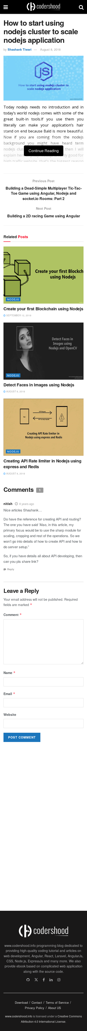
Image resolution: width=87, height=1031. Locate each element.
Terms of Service (57, 1002)
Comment (12, 614)
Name (9, 672)
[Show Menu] (5, 7)
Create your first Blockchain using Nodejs (43, 309)
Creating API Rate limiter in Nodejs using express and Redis (42, 464)
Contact (37, 1002)
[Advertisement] (38, 826)
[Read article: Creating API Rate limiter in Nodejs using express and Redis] (43, 427)
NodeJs (13, 299)
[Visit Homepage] (43, 7)
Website (9, 714)
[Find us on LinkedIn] (51, 979)
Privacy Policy (34, 1008)
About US (54, 1008)
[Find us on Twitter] (36, 979)
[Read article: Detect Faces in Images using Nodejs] (43, 351)
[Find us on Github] (28, 979)
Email (9, 693)
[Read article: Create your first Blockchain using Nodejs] (43, 275)
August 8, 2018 (50, 49)
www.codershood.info (18, 1016)
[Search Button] (81, 7)
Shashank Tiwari (20, 49)
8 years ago (26, 504)
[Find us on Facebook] (44, 979)
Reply (10, 569)
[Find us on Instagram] (59, 979)
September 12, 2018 (18, 315)
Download (21, 1002)
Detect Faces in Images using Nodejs (38, 385)
